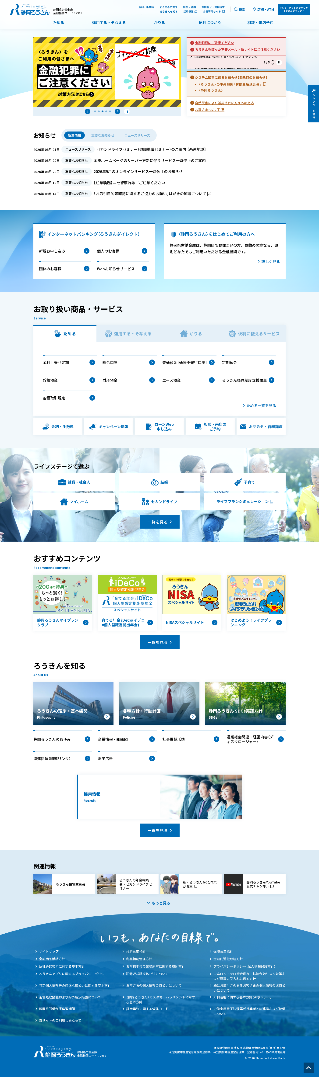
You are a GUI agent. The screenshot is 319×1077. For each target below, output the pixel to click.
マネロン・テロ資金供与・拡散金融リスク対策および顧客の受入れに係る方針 (249, 976)
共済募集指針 (136, 951)
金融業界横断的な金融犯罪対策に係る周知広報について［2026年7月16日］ (223, 62)
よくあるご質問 (168, 7)
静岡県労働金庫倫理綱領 (57, 1008)
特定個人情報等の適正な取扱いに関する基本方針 (75, 985)
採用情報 (188, 11)
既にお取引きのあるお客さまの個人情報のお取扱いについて (249, 988)
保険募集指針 (223, 951)
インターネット (294, 9)
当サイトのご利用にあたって (60, 1020)
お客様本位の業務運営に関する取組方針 (155, 966)
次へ (117, 111)
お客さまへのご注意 (209, 109)
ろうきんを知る (169, 11)
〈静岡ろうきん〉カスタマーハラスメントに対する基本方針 (160, 999)
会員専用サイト (212, 11)
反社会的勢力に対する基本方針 (62, 966)
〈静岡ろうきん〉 (210, 90)
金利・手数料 (146, 7)
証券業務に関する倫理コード (147, 1008)
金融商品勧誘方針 (52, 958)
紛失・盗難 (189, 7)
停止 (127, 111)
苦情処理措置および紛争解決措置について (70, 997)
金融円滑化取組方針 (228, 958)
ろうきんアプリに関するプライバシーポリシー (73, 973)
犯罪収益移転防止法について (147, 973)
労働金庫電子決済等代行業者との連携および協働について (249, 1011)
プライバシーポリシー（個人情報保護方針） (244, 966)
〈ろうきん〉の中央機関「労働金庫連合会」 (230, 84)
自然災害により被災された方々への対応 (224, 102)
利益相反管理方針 (139, 958)
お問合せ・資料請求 (213, 7)
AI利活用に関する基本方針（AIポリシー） (242, 997)
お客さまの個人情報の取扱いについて (154, 985)
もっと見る (161, 903)
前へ (87, 111)
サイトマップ (49, 951)
